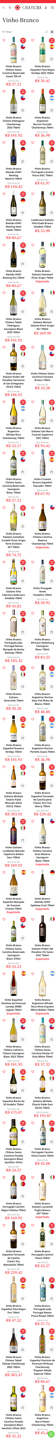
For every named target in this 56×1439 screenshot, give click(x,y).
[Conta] (46, 7)
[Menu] (3, 7)
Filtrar (9, 31)
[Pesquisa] (10, 7)
